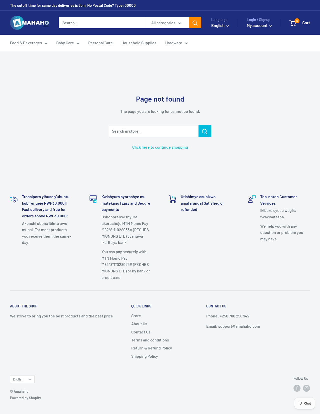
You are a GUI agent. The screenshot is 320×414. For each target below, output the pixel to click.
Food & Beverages (26, 42)
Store (136, 315)
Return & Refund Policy (151, 347)
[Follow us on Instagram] (306, 388)
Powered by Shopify (25, 398)
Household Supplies (139, 42)
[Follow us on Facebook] (297, 388)
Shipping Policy (144, 356)
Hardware (173, 42)
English (18, 379)
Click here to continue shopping (160, 147)
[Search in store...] (204, 131)
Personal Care (100, 42)
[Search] (195, 22)
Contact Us (140, 331)
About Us (139, 323)
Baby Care (65, 42)
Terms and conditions (150, 339)
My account (257, 25)
